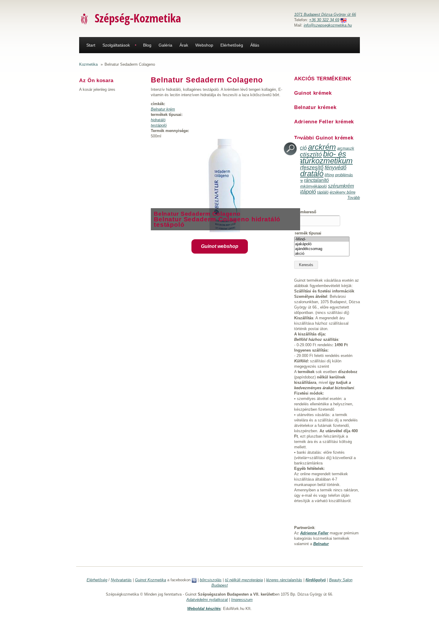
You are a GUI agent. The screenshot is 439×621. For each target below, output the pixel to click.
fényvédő (335, 168)
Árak (183, 45)
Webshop (204, 45)
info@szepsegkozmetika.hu (328, 25)
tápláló (323, 192)
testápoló (159, 125)
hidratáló (158, 120)
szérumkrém (341, 185)
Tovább (353, 197)
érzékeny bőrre (342, 192)
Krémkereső (305, 212)
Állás (254, 45)
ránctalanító (316, 180)
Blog (147, 45)
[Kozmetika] (84, 18)
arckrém (322, 146)
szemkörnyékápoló (310, 186)
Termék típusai (307, 233)
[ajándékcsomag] (321, 248)
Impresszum (242, 599)
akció (300, 148)
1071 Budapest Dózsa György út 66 (325, 14)
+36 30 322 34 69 (324, 20)
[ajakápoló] (321, 244)
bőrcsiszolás (211, 580)
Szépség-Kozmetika (138, 18)
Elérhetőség (231, 45)
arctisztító (308, 154)
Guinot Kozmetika (150, 580)
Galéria (165, 45)
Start (90, 45)
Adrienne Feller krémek (324, 122)
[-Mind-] (321, 239)
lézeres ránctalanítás (284, 580)
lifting (329, 175)
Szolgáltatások (116, 45)
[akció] (321, 253)
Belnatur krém (163, 109)
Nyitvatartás (121, 580)
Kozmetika (88, 64)
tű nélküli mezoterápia (244, 580)
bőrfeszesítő (308, 168)
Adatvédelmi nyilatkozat (207, 599)
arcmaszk (345, 148)
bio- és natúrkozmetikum (323, 157)
